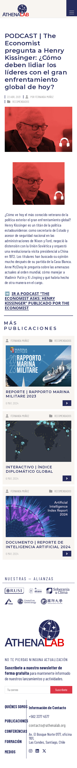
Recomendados (20, 101)
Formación (13, 741)
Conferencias (16, 731)
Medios (10, 751)
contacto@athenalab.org (47, 725)
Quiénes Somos (16, 706)
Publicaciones (16, 720)
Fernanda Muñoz (44, 97)
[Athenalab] (14, 10)
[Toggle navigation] (71, 8)
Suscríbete (61, 690)
